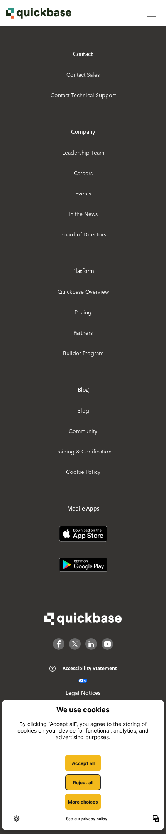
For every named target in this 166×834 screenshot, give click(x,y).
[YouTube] (107, 644)
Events (83, 193)
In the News (83, 214)
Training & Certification (83, 451)
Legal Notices (83, 692)
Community (83, 431)
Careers (83, 173)
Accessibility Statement (90, 668)
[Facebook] (58, 644)
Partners (83, 332)
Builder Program (83, 353)
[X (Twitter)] (75, 644)
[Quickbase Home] (83, 619)
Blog (83, 410)
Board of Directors (83, 234)
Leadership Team (83, 152)
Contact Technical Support (83, 95)
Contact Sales (83, 74)
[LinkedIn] (91, 644)
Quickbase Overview (83, 291)
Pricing (83, 312)
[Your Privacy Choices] (82, 681)
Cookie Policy (83, 471)
